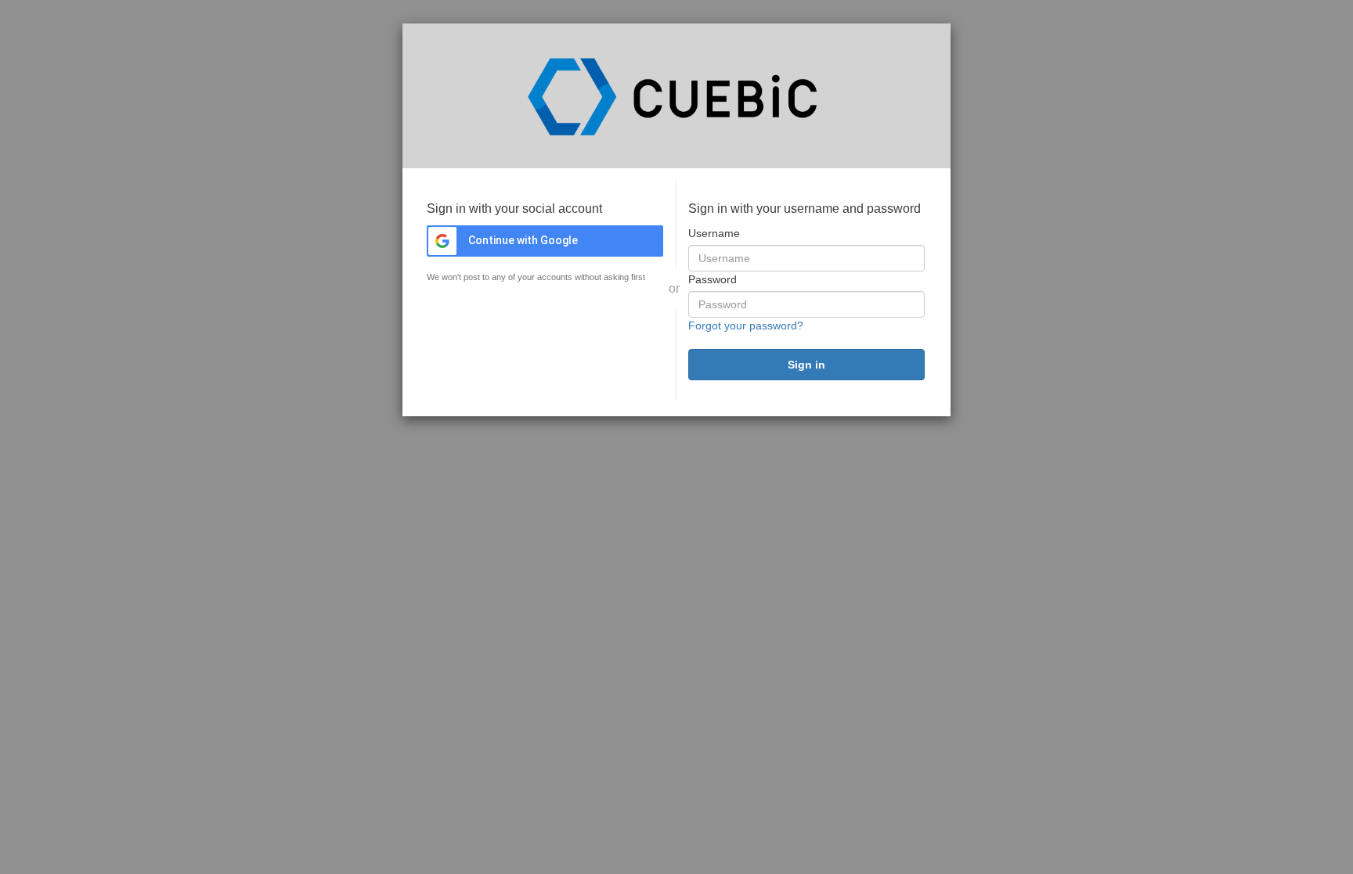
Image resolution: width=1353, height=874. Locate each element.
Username (714, 233)
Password (712, 279)
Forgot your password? (745, 325)
